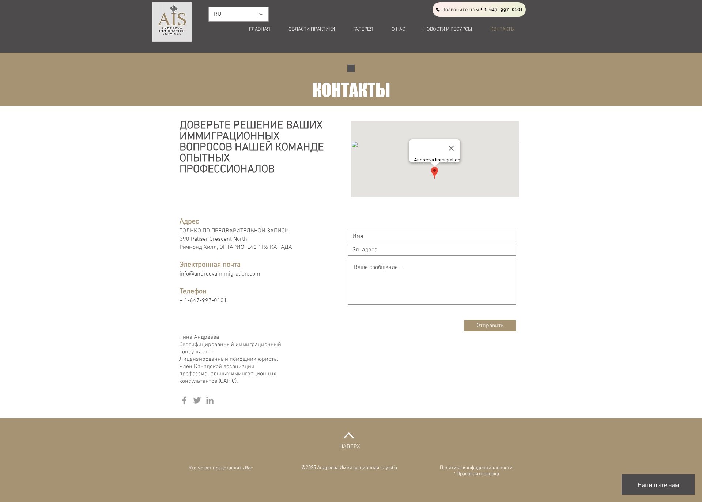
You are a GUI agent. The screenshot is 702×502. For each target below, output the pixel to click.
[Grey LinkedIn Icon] (210, 400)
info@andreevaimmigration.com (220, 274)
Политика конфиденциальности (476, 468)
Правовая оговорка (478, 474)
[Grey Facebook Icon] (184, 400)
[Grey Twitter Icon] (197, 400)
